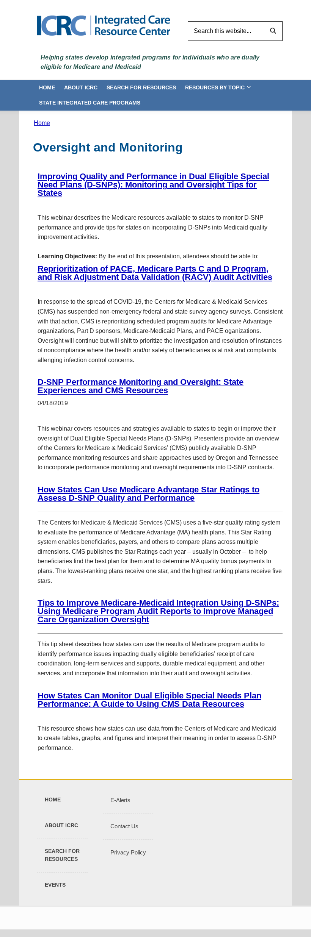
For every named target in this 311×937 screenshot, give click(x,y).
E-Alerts (120, 800)
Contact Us (124, 826)
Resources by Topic (215, 87)
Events (55, 885)
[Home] (103, 25)
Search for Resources (141, 87)
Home (47, 87)
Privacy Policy (128, 852)
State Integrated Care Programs (89, 103)
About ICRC (80, 87)
